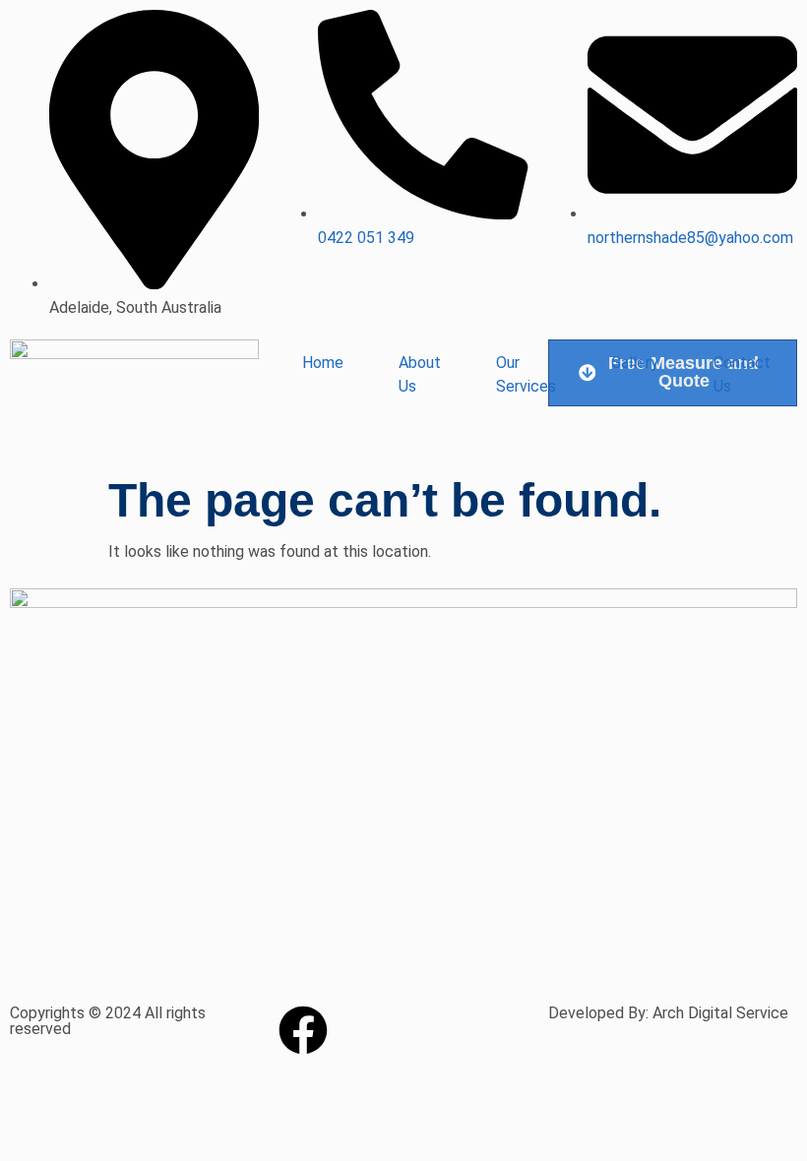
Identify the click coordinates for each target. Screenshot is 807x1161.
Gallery (634, 362)
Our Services (526, 374)
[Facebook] (303, 1030)
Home (322, 362)
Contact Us (742, 374)
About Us (420, 374)
